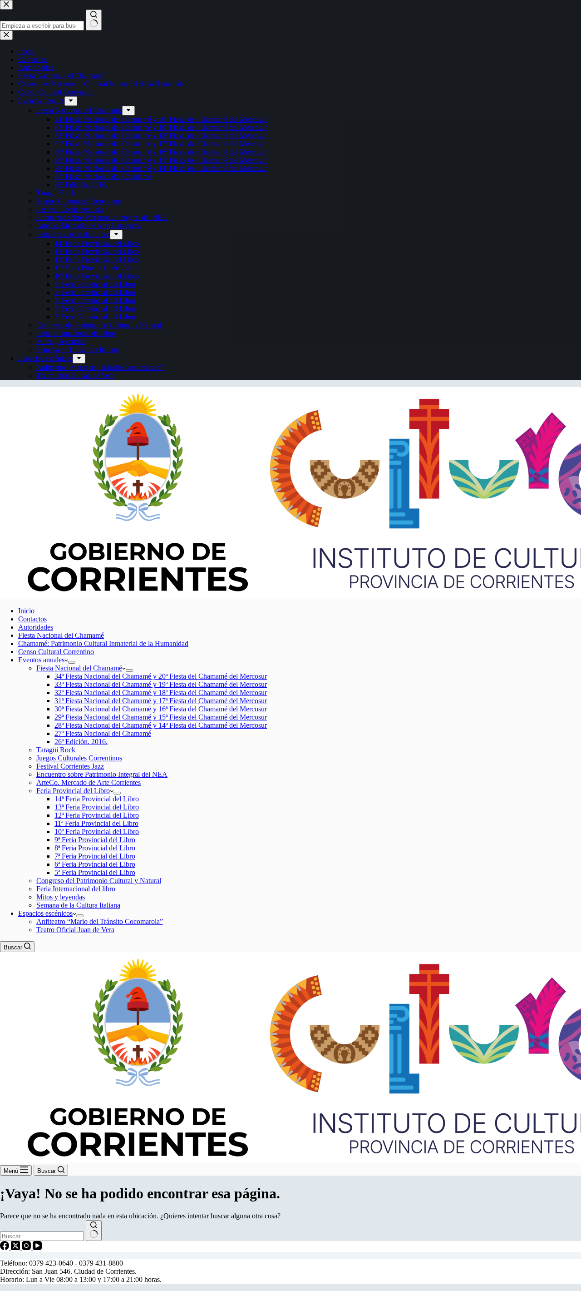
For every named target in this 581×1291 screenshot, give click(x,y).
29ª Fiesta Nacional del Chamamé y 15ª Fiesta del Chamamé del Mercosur (160, 717)
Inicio (26, 611)
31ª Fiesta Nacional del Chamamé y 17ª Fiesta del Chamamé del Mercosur (160, 701)
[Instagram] (27, 1247)
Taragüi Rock (55, 750)
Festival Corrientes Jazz (70, 766)
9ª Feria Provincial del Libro (94, 840)
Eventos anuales (41, 660)
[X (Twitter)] (16, 1247)
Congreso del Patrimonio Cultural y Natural (98, 880)
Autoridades (35, 627)
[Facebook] (5, 1247)
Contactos (32, 619)
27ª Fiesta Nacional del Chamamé (102, 733)
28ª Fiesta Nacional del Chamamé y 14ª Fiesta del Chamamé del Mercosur (160, 725)
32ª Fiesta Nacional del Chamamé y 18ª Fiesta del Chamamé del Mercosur (160, 692)
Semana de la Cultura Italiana (78, 905)
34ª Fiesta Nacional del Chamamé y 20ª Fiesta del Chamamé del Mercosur (160, 676)
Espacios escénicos (45, 913)
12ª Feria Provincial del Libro (96, 815)
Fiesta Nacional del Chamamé (61, 635)
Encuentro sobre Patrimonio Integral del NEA (101, 774)
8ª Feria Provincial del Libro (94, 848)
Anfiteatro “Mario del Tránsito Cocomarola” (99, 921)
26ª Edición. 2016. (81, 741)
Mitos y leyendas (60, 897)
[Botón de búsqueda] (94, 1230)
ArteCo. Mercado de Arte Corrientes (88, 782)
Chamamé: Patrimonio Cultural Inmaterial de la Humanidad (103, 643)
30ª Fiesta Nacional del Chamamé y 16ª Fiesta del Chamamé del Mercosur (160, 709)
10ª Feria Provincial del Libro (96, 831)
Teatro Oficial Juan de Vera (75, 929)
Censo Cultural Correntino (56, 651)
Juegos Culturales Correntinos (79, 758)
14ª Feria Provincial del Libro (96, 799)
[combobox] (42, 1236)
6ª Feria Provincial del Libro (94, 864)
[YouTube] (37, 1247)
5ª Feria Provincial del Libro (94, 872)
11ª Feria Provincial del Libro (96, 823)
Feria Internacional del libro (75, 889)
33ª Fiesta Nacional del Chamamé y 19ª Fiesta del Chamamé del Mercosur (160, 684)
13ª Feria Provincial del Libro (96, 807)
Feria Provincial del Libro (73, 790)
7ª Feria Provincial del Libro (94, 856)
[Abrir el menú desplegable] (71, 662)
